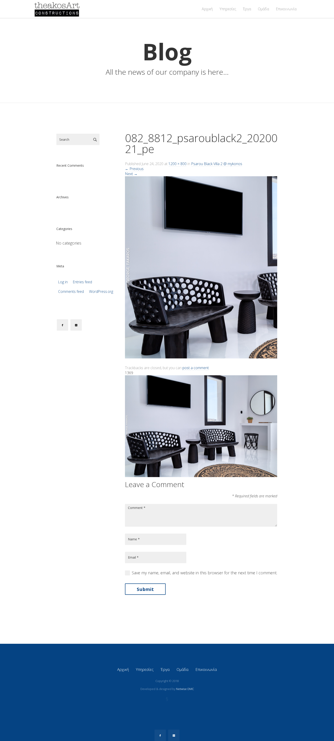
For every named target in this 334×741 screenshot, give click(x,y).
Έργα (247, 8)
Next (131, 173)
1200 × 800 (177, 163)
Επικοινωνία (286, 8)
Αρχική (207, 8)
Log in (63, 282)
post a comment (195, 367)
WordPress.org (101, 291)
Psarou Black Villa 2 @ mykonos (216, 163)
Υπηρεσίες (227, 8)
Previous (134, 168)
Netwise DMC (185, 689)
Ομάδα (263, 8)
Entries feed (82, 282)
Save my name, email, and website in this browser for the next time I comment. (204, 572)
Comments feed (71, 291)
